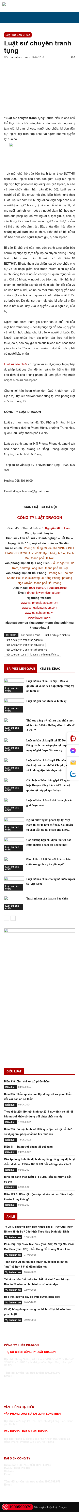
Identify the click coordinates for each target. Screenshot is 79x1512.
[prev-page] (6, 918)
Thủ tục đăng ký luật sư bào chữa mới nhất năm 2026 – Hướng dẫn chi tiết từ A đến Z (50, 725)
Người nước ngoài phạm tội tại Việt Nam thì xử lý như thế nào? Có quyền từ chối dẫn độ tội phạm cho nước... (49, 824)
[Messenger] (73, 751)
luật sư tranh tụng (16, 654)
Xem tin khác (50, 668)
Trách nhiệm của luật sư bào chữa (47, 898)
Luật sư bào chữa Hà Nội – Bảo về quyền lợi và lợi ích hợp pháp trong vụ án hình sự (50, 686)
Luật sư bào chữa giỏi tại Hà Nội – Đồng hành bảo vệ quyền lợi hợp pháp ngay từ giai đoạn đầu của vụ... (50, 745)
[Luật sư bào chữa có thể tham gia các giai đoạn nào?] (14, 805)
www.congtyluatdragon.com (39, 607)
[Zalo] (73, 774)
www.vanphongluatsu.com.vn (39, 602)
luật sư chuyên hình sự (57, 635)
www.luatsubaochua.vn (39, 612)
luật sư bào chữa (30, 635)
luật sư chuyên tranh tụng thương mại (27, 649)
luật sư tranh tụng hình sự (44, 654)
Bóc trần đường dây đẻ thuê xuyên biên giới (32, 1297)
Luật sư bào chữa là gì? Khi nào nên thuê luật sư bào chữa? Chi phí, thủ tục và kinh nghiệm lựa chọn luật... (50, 765)
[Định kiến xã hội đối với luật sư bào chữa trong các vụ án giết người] (14, 864)
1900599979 (20, 1507)
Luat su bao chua (18, 57)
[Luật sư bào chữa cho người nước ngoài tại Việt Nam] (14, 883)
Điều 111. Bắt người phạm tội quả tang (28, 1146)
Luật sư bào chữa (17, 35)
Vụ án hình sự (13, 1237)
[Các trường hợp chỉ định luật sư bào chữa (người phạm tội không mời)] (14, 844)
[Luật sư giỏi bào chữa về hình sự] (14, 705)
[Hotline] (73, 738)
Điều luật (10, 1087)
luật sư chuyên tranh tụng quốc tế (25, 645)
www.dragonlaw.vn (39, 617)
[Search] (73, 17)
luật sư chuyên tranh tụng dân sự (24, 640)
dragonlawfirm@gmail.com (44, 593)
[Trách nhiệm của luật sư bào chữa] (14, 903)
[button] (6, 17)
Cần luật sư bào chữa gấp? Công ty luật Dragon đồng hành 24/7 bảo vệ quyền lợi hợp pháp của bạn (48, 785)
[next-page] (13, 918)
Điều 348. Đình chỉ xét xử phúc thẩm (27, 1081)
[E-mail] (73, 762)
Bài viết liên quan (20, 668)
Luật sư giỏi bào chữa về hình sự (46, 701)
